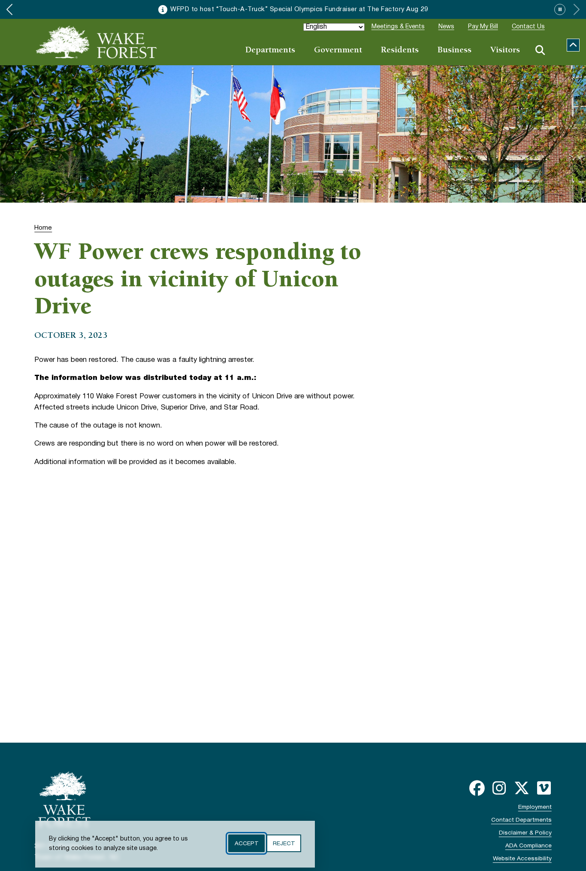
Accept (246, 843)
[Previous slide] (9, 9)
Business (454, 50)
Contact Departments (521, 820)
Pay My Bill (483, 27)
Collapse (573, 45)
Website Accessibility (522, 859)
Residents (400, 50)
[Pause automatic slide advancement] (559, 9)
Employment (535, 807)
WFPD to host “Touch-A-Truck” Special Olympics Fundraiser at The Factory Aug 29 (299, 9)
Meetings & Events (398, 27)
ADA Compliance (528, 846)
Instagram (499, 788)
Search (540, 50)
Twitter (521, 788)
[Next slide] (576, 9)
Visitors (505, 50)
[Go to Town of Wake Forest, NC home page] (96, 42)
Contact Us (528, 27)
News (446, 27)
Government (338, 50)
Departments (270, 50)
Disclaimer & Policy (525, 833)
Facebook (477, 788)
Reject (284, 843)
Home (43, 228)
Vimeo (544, 788)
